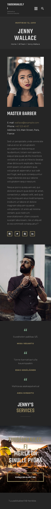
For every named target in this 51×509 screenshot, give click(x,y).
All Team (22, 44)
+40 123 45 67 (22, 126)
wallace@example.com (27, 122)
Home (13, 44)
